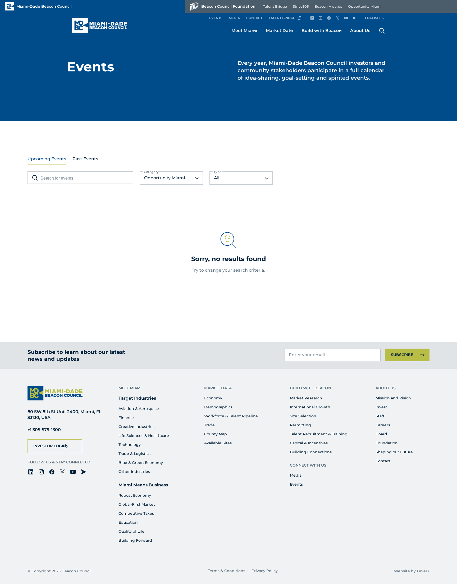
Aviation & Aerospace (138, 408)
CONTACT (254, 18)
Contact (383, 461)
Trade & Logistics (134, 453)
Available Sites (218, 443)
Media (295, 475)
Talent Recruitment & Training (319, 434)
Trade (209, 425)
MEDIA (234, 18)
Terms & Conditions (226, 570)
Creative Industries (136, 426)
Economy (213, 398)
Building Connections (311, 452)
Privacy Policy (265, 570)
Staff (380, 416)
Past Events (85, 158)
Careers (383, 425)
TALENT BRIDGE (282, 18)
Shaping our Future (394, 452)
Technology (129, 444)
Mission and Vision (393, 398)
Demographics (218, 407)
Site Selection (303, 416)
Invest (381, 407)
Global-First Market (136, 504)
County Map (215, 434)
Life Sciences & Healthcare (143, 435)
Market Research (306, 398)
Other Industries (134, 471)
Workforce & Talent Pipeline (231, 416)
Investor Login (49, 446)
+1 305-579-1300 (44, 429)
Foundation (387, 443)
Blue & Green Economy (140, 462)
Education (128, 522)
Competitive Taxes (136, 513)
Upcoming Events (47, 158)
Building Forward (135, 540)
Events (296, 484)
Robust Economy (134, 495)
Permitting (300, 425)
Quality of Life (131, 531)
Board (381, 434)
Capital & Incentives (309, 443)
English (372, 18)
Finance (126, 417)
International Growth (310, 407)
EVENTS (215, 18)
